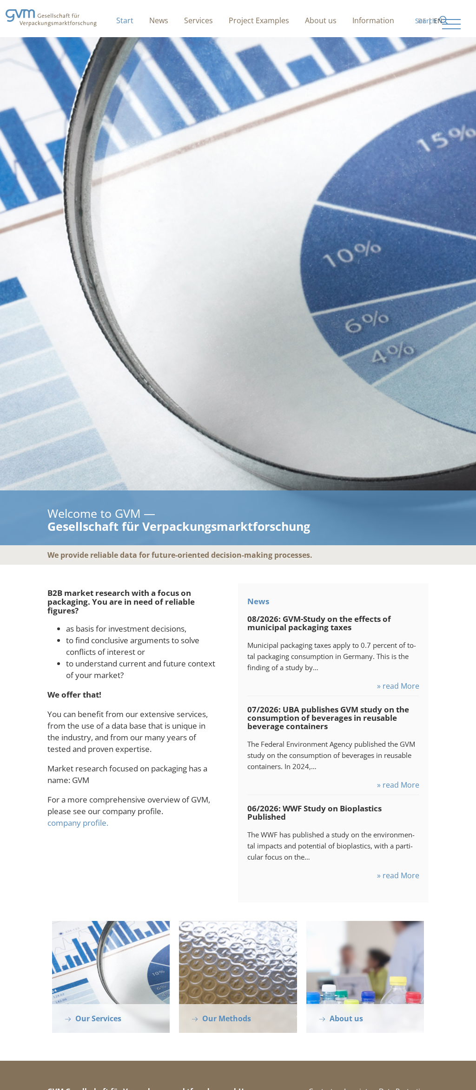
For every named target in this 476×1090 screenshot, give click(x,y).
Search (425, 20)
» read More (398, 686)
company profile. (77, 822)
